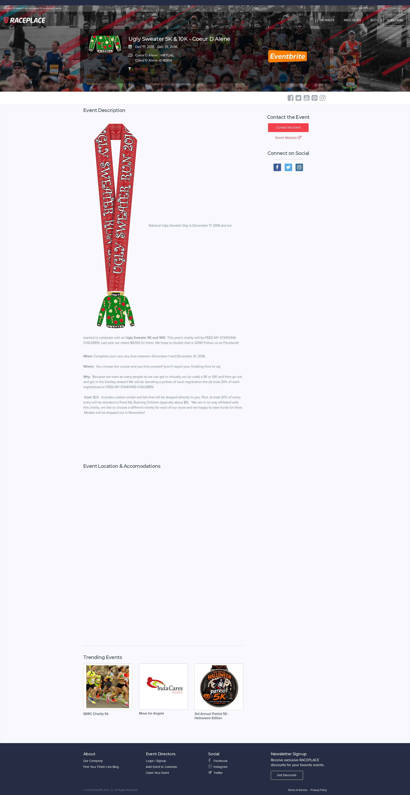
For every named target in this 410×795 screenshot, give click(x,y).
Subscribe (395, 20)
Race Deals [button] (352, 20)
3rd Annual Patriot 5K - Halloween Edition (212, 716)
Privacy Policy (318, 790)
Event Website (286, 138)
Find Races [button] (326, 20)
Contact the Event (288, 127)
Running (141, 69)
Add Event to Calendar (161, 767)
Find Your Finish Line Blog (101, 767)
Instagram (220, 767)
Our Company (93, 761)
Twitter (218, 773)
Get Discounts (286, 775)
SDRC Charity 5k (95, 714)
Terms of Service (297, 790)
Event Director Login (395, 8)
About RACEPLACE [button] (362, 8)
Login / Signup (156, 761)
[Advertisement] (163, 439)
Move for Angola (151, 713)
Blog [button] (375, 20)
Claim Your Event (157, 773)
